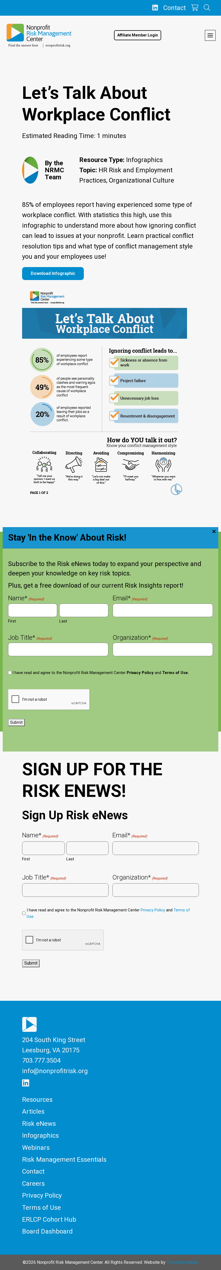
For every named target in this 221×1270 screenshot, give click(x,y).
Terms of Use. (175, 672)
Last (63, 621)
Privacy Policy (140, 672)
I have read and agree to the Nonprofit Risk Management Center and (100, 672)
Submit (16, 722)
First (12, 621)
